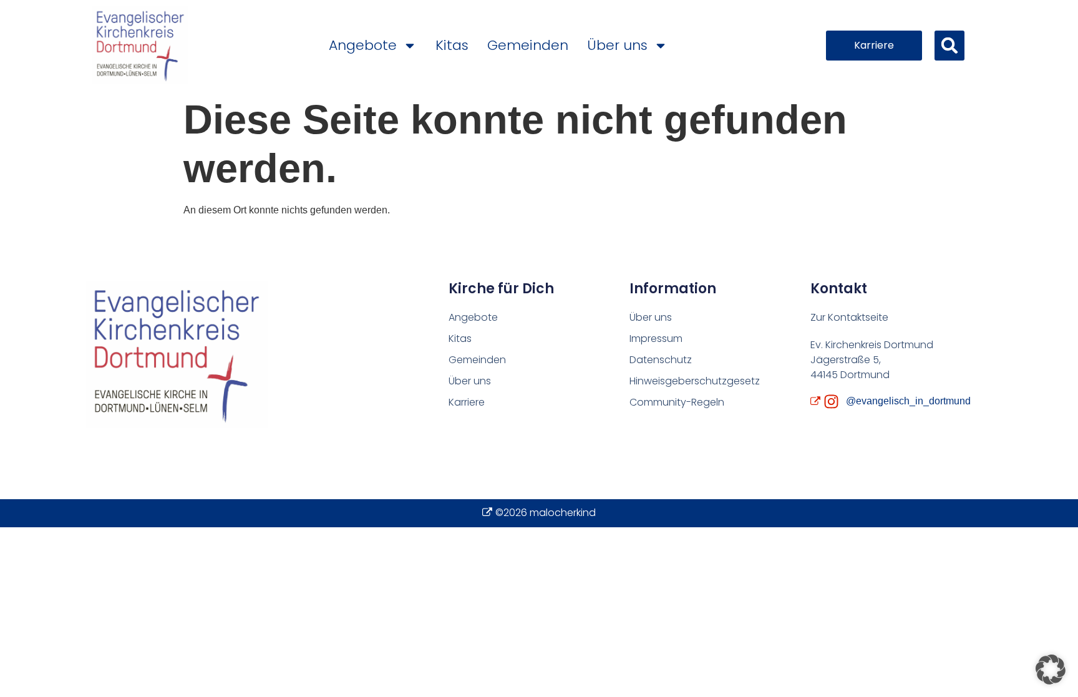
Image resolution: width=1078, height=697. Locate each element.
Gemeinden (527, 45)
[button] (949, 46)
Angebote (363, 45)
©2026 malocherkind (545, 512)
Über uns (617, 45)
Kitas (452, 45)
